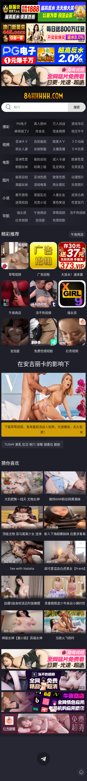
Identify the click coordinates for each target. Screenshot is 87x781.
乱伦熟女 (59, 167)
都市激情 (21, 195)
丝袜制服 (40, 149)
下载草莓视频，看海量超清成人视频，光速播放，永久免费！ (43, 429)
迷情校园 (21, 202)
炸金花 (40, 131)
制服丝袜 (21, 167)
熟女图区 (59, 184)
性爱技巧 (77, 202)
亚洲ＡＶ (21, 141)
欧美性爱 (77, 159)
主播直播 (59, 149)
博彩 (6, 126)
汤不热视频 (77, 212)
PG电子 (22, 123)
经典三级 (40, 167)
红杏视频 (21, 220)
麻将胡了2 (21, 131)
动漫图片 (77, 177)
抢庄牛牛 (77, 131)
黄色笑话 (59, 202)
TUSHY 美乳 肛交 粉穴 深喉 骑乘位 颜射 (32, 444)
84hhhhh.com (43, 95)
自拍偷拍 (40, 141)
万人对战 (59, 123)
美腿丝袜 (21, 184)
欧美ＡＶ (59, 141)
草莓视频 (59, 212)
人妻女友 (59, 195)
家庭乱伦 (40, 195)
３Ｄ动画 (77, 141)
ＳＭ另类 (77, 149)
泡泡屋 (40, 220)
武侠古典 (77, 195)
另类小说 (40, 202)
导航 (6, 215)
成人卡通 (59, 159)
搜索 (77, 107)
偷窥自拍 (21, 177)
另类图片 (77, 184)
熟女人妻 (21, 149)
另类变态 (77, 167)
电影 (6, 162)
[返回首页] (81, 772)
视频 (6, 144)
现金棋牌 (59, 131)
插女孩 (21, 212)
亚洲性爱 (21, 159)
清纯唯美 (40, 184)
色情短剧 (59, 220)
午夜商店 (40, 212)
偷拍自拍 (40, 159)
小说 (6, 198)
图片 (6, 180)
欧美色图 (59, 177)
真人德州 (40, 123)
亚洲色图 (40, 177)
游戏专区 (77, 123)
